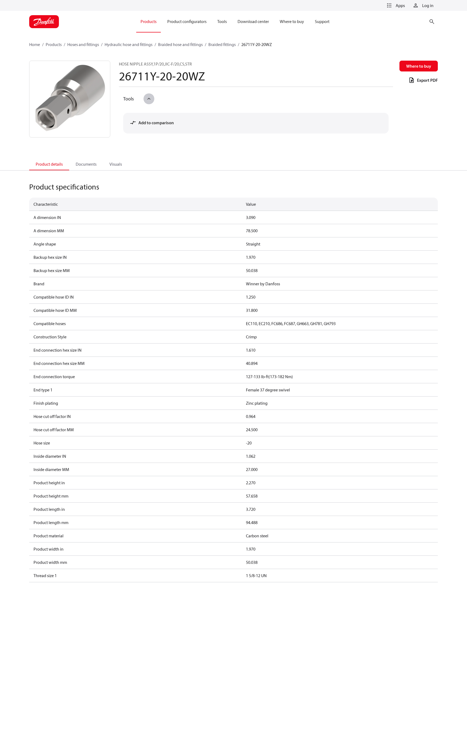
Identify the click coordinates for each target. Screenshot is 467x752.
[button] (395, 5)
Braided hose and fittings (180, 44)
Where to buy (418, 66)
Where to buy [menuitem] (292, 21)
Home (34, 44)
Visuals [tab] (115, 164)
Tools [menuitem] (222, 21)
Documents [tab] (86, 164)
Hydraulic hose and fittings (128, 44)
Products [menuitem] (148, 21)
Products (54, 44)
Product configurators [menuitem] (186, 21)
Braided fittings (222, 44)
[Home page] (44, 21)
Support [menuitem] (322, 21)
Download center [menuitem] (253, 21)
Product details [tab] (49, 164)
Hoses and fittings (83, 44)
